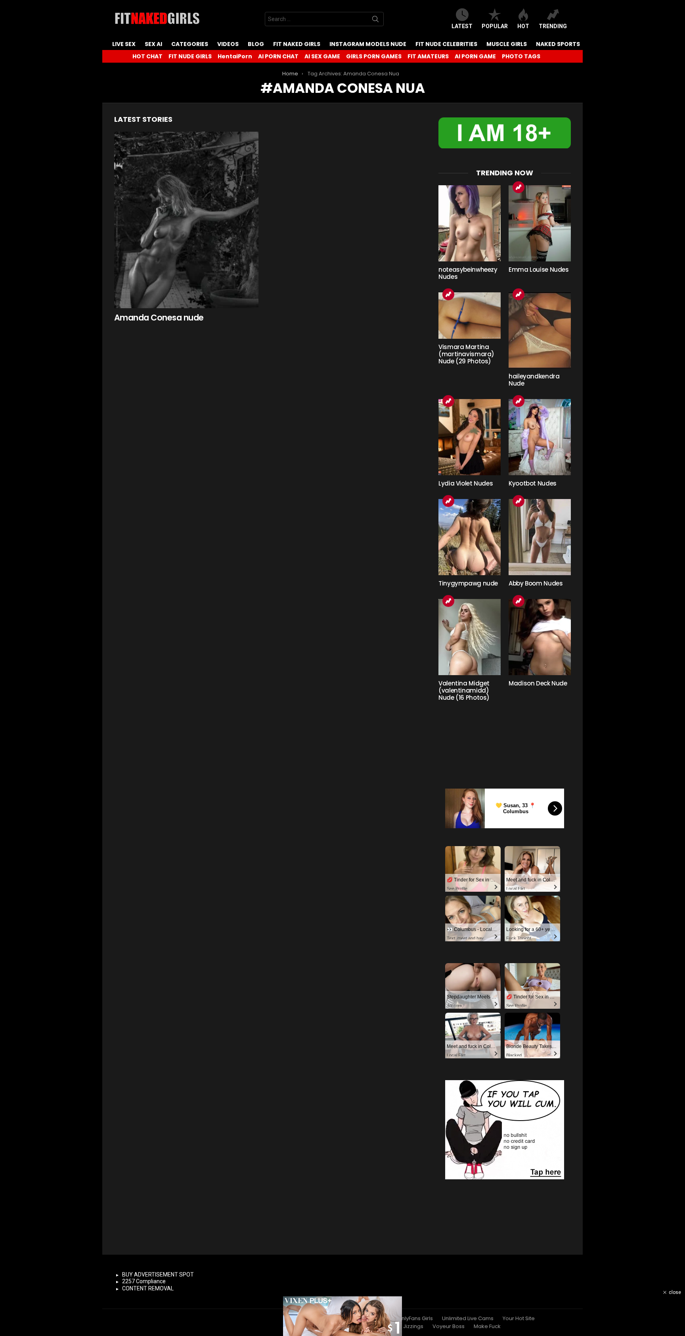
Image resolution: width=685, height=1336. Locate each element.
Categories (189, 44)
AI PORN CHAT (278, 56)
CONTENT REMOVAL (148, 1288)
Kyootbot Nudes (533, 483)
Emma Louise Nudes (539, 269)
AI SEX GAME (322, 56)
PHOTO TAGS (521, 56)
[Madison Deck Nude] (540, 637)
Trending (553, 26)
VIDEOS (228, 44)
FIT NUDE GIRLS (190, 56)
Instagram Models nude (367, 44)
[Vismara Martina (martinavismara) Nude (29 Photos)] (469, 315)
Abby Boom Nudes (536, 583)
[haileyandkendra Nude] (540, 330)
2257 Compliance (144, 1281)
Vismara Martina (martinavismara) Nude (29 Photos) (466, 354)
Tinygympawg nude (468, 583)
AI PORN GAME (475, 56)
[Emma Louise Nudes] (540, 223)
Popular (495, 26)
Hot (523, 26)
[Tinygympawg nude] (469, 537)
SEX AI (153, 44)
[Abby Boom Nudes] (540, 537)
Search (375, 20)
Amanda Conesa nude (159, 317)
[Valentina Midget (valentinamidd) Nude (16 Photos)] (469, 637)
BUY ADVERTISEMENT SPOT (158, 1274)
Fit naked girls (296, 44)
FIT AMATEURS (428, 56)
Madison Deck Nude (538, 683)
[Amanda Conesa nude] (186, 220)
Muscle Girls (506, 44)
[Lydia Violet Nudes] (469, 437)
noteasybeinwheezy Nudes (467, 273)
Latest (462, 26)
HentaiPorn (235, 56)
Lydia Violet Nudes (465, 483)
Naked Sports (558, 44)
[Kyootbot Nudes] (540, 437)
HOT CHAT (147, 56)
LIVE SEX (124, 44)
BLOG (256, 44)
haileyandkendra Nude (534, 380)
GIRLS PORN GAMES (374, 56)
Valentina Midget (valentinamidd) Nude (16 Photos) (464, 690)
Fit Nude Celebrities (446, 44)
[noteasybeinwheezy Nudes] (469, 223)
